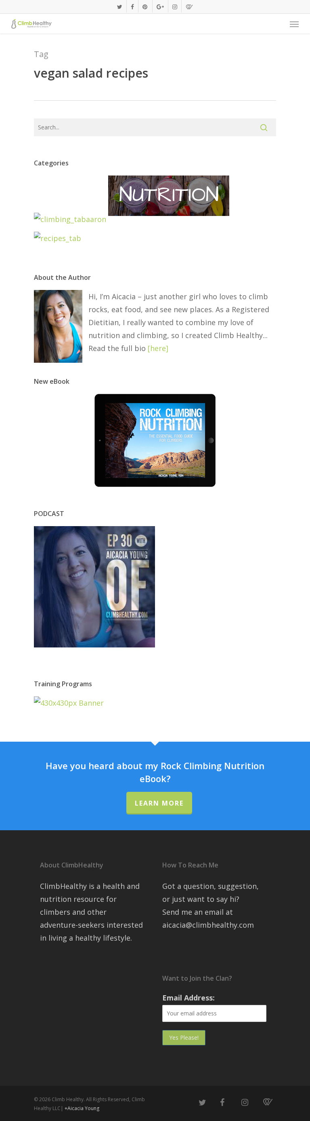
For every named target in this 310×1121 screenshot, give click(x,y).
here (158, 348)
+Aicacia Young (82, 1108)
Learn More (159, 803)
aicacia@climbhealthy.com (208, 925)
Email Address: (188, 998)
